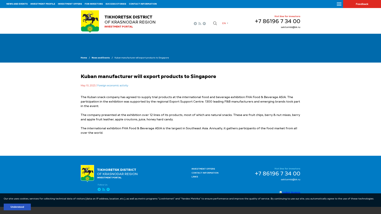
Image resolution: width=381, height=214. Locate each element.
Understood (17, 207)
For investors (94, 4)
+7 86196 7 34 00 (277, 21)
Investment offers (70, 4)
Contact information (143, 4)
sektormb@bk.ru (290, 27)
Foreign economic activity (112, 85)
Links (195, 177)
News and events (17, 4)
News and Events (101, 58)
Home (84, 58)
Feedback (362, 4)
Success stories (116, 4)
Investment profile (42, 4)
